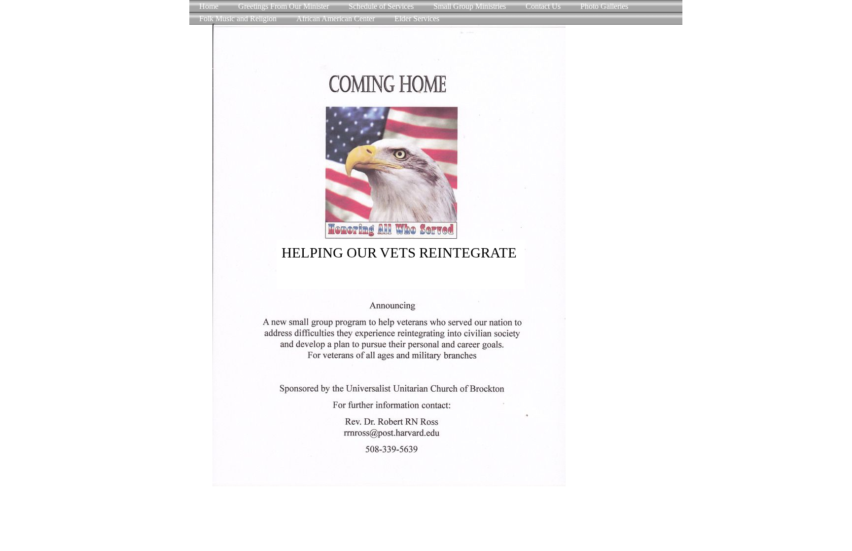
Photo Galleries (604, 6)
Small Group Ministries (469, 6)
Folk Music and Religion (238, 18)
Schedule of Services (381, 6)
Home (208, 6)
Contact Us (543, 6)
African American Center (335, 18)
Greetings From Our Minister (283, 6)
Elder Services (416, 18)
